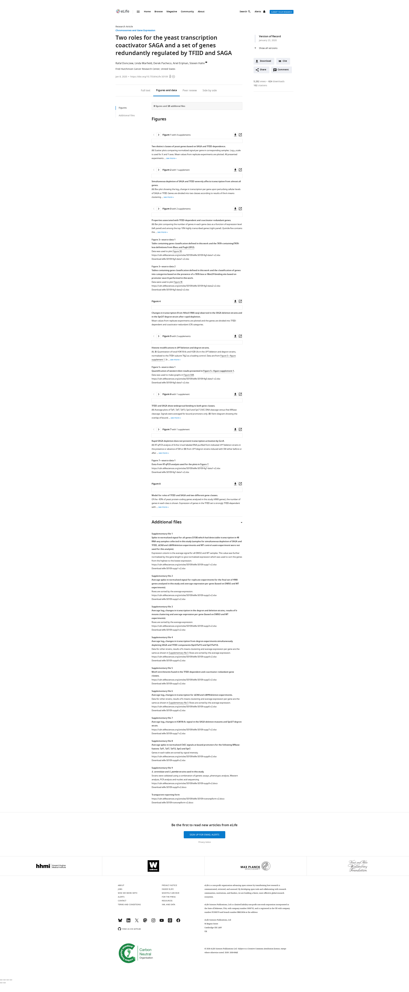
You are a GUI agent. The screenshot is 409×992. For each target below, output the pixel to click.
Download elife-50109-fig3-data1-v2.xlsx (170, 259)
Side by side (210, 90)
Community (187, 12)
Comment (284, 70)
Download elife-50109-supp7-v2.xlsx (168, 733)
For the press (169, 897)
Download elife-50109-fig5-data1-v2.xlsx (170, 382)
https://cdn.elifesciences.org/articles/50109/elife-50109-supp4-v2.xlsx (184, 656)
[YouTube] (161, 922)
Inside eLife (168, 889)
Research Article (124, 26)
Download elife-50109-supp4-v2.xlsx (168, 660)
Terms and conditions (129, 904)
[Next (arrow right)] (4, 982)
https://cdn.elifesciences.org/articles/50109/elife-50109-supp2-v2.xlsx (184, 595)
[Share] (4, 979)
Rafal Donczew (124, 63)
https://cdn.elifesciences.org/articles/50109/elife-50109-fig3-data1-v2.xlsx (186, 255)
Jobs (120, 889)
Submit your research (281, 12)
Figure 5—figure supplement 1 (218, 371)
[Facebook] (178, 922)
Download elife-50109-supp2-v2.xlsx (168, 599)
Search (243, 12)
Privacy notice (204, 842)
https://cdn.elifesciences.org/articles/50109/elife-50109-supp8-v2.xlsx (184, 756)
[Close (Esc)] (1, 979)
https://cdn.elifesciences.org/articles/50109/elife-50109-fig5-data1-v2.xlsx (186, 378)
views (260, 81)
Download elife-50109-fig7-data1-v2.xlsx (170, 472)
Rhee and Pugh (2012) (183, 247)
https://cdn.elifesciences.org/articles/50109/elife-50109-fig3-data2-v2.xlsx (186, 285)
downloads (276, 81)
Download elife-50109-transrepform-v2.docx (172, 802)
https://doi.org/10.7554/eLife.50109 (149, 76)
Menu (138, 12)
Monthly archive (170, 893)
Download (265, 61)
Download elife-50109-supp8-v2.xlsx (168, 760)
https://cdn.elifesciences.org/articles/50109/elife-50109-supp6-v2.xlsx (184, 706)
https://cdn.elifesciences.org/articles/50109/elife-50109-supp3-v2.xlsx (184, 626)
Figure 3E (178, 282)
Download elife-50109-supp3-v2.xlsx (168, 629)
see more (170, 158)
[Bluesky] (120, 922)
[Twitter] (137, 922)
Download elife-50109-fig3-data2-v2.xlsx (170, 289)
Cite (285, 61)
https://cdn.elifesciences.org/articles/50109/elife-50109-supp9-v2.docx (185, 783)
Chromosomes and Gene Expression (135, 30)
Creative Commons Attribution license (264, 948)
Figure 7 (204, 464)
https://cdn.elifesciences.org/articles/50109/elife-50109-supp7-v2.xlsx (184, 729)
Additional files (127, 115)
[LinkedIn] (128, 922)
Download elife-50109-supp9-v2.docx (169, 787)
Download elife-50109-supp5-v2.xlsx (168, 683)
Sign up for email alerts (204, 834)
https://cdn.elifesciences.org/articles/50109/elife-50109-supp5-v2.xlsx (184, 679)
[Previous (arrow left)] (1, 982)
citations (260, 85)
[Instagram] (153, 922)
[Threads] (170, 922)
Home (147, 12)
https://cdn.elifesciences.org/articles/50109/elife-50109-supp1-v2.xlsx (184, 564)
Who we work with (127, 893)
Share (263, 70)
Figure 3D (177, 251)
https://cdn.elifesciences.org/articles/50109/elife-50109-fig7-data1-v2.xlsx (186, 468)
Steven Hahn (197, 63)
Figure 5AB (189, 374)
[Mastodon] (145, 922)
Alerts (258, 12)
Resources (167, 900)
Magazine (171, 12)
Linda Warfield (143, 63)
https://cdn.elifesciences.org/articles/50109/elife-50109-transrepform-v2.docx (188, 798)
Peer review (190, 90)
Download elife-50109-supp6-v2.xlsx (168, 710)
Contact (122, 900)
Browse (158, 12)
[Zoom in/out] (11, 979)
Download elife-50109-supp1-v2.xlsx (168, 568)
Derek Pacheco (162, 63)
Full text (145, 90)
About (201, 12)
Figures (166, 90)
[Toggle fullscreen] (7, 979)
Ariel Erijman (180, 63)
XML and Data (168, 904)
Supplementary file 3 (178, 652)
